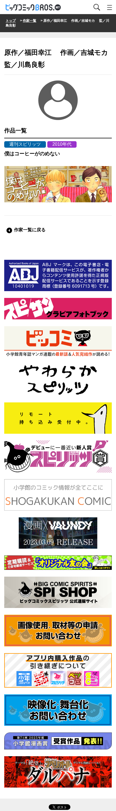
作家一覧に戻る (30, 229)
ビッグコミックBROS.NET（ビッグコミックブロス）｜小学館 (33, 7)
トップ (11, 21)
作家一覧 (29, 21)
